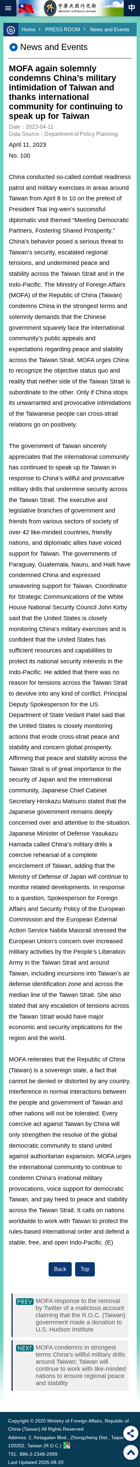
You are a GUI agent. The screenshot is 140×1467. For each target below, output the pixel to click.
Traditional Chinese (132, 8)
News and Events (109, 29)
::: (9, 1399)
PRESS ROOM (62, 29)
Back (60, 1269)
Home (28, 29)
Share (131, 1433)
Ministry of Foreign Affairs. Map (66, 1445)
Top (85, 1269)
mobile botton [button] (8, 8)
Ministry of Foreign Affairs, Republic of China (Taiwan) (70, 8)
